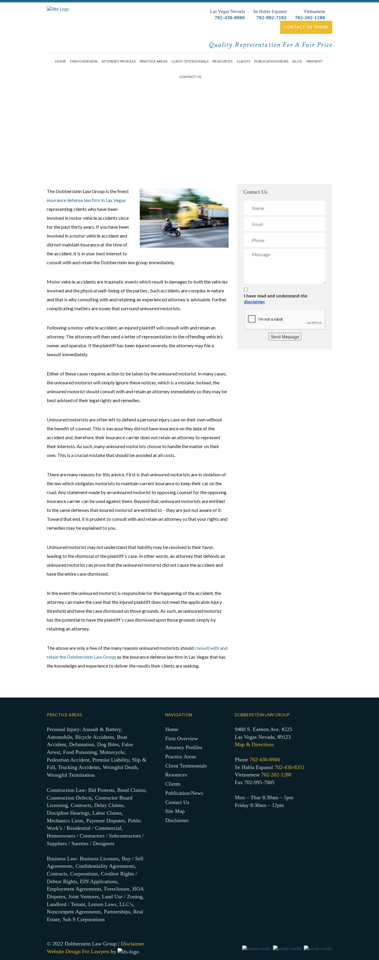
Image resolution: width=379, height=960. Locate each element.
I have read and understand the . (275, 299)
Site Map (175, 811)
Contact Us (190, 76)
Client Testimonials (189, 61)
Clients (243, 61)
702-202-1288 (310, 17)
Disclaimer (177, 820)
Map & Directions (254, 744)
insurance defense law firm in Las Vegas (86, 200)
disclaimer (254, 302)
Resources (222, 61)
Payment (314, 61)
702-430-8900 (230, 17)
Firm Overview (83, 61)
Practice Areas (153, 61)
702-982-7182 (271, 17)
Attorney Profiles (119, 61)
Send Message (285, 337)
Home (60, 61)
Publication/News (271, 61)
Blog (297, 61)
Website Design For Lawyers (78, 951)
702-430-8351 (289, 767)
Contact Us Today (306, 27)
